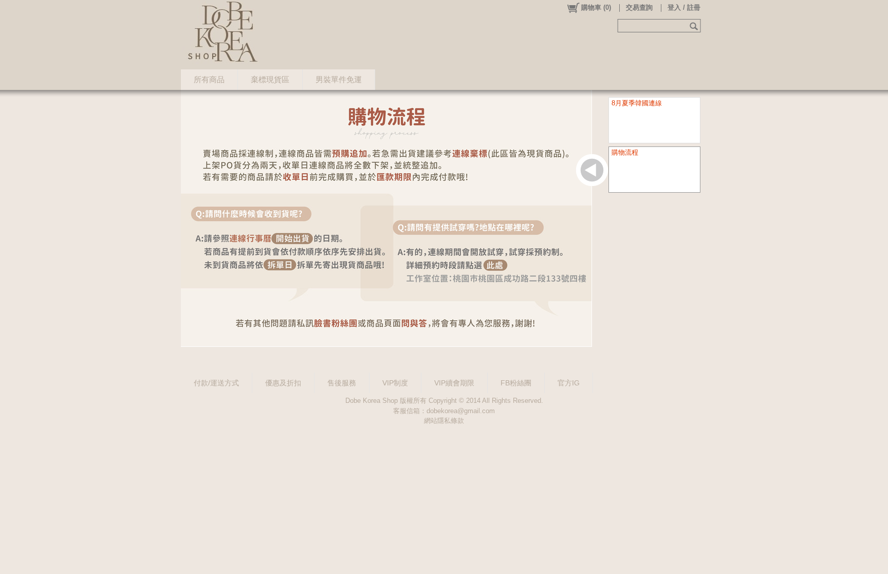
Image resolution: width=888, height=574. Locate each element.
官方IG (569, 383)
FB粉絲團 (516, 383)
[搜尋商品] (695, 25)
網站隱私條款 (444, 420)
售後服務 (341, 383)
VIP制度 (395, 383)
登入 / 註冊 (684, 7)
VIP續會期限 (454, 383)
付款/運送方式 (216, 383)
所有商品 (209, 79)
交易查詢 (639, 7)
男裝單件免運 (339, 79)
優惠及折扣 (283, 383)
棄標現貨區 (270, 79)
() (596, 7)
